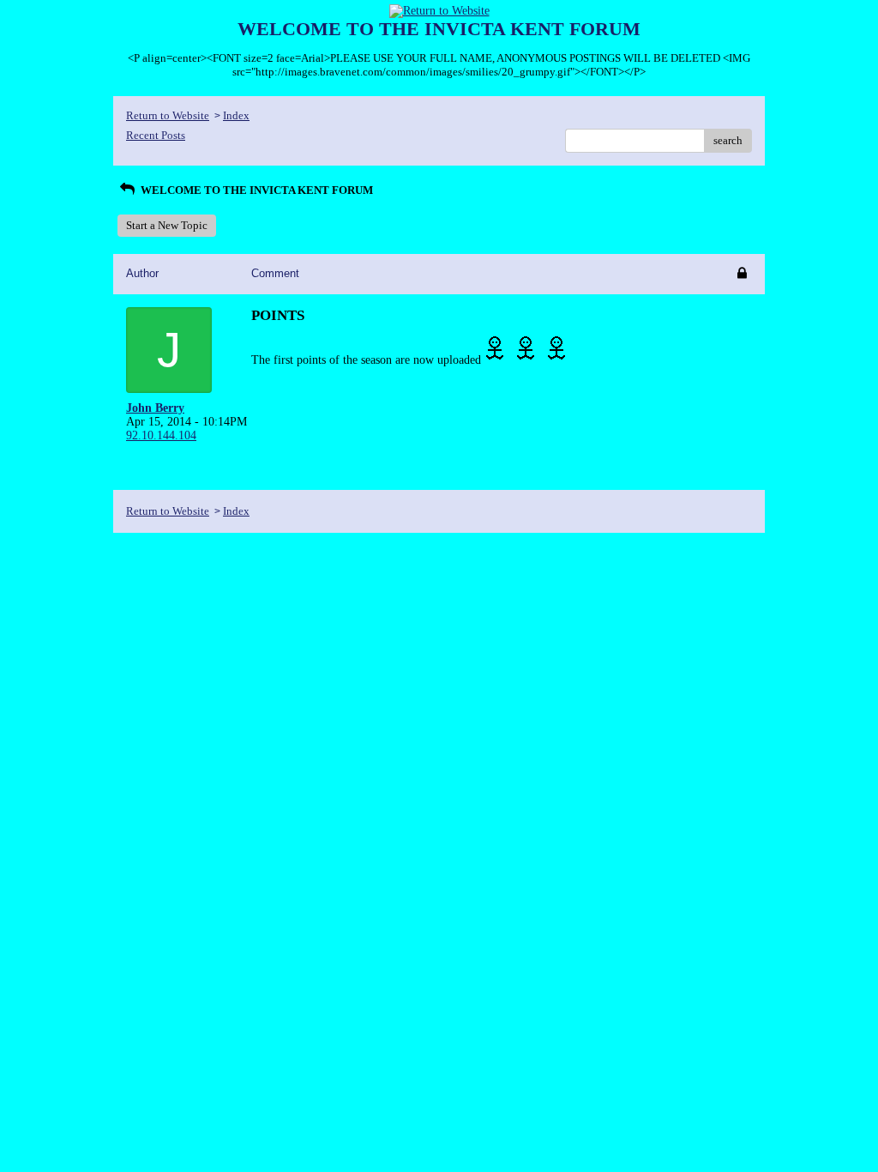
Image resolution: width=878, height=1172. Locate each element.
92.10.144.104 (161, 435)
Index (236, 115)
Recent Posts (155, 135)
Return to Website (167, 115)
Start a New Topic (166, 225)
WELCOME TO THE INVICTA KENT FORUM (255, 190)
